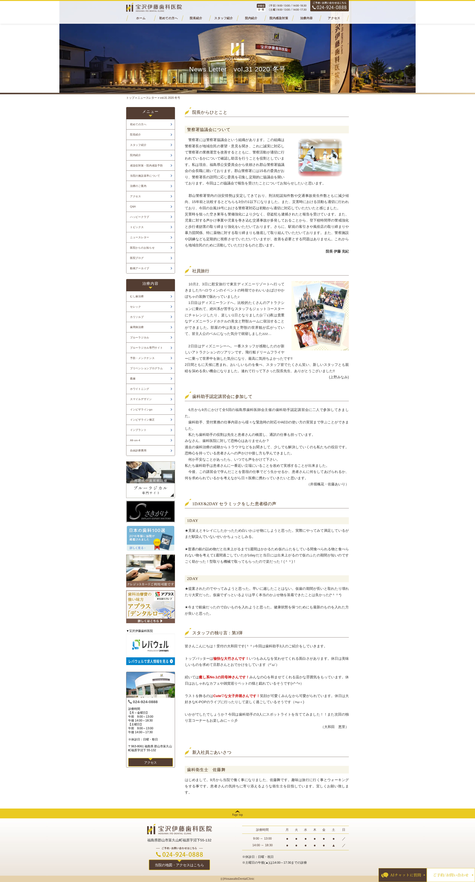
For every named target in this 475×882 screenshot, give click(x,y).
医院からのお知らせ (142, 247)
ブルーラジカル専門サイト (146, 347)
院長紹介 (196, 18)
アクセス (334, 18)
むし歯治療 (137, 296)
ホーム (140, 18)
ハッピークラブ (139, 216)
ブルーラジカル (139, 337)
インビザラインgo (141, 409)
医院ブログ (137, 257)
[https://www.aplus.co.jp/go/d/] (150, 606)
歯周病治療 (137, 327)
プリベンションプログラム (146, 368)
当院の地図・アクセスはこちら (179, 865)
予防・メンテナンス (142, 358)
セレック (135, 306)
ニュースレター (139, 237)
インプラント (138, 429)
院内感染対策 (279, 18)
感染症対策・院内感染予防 (146, 165)
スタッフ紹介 (223, 18)
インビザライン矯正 (142, 419)
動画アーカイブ (139, 268)
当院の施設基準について (145, 175)
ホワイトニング (139, 388)
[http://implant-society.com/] (150, 511)
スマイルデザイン (141, 399)
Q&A (133, 206)
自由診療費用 (138, 450)
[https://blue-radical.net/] (150, 479)
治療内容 (306, 18)
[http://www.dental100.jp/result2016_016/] (150, 538)
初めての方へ (168, 18)
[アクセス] (150, 685)
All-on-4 (135, 440)
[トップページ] (237, 7)
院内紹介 (251, 18)
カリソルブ (137, 316)
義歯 (132, 378)
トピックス (137, 227)
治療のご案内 (138, 185)
